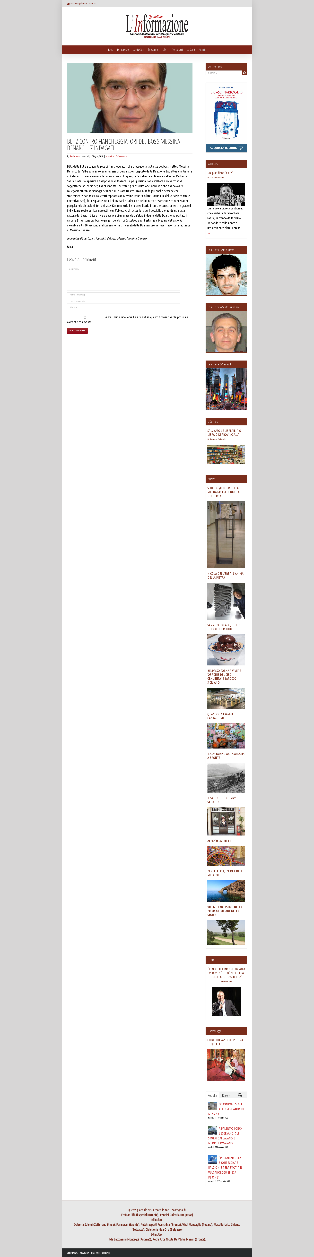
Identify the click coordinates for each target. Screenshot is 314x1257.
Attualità (109, 156)
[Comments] (240, 1095)
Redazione (75, 156)
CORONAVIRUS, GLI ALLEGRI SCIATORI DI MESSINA (226, 1109)
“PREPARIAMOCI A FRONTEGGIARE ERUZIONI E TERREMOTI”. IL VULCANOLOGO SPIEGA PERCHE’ (225, 1167)
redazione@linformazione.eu (83, 3)
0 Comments (121, 156)
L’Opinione (213, 421)
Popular (212, 1095)
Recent (226, 1095)
